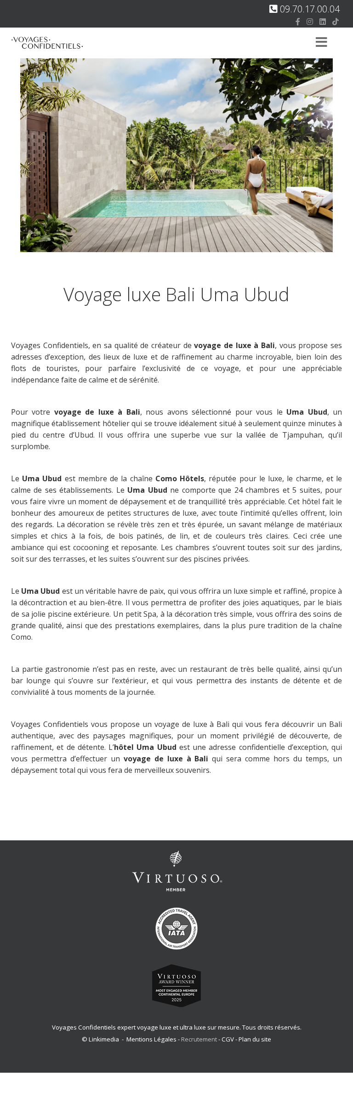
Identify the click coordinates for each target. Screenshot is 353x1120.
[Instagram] (310, 22)
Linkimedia (104, 1039)
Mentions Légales (151, 1039)
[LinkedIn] (322, 22)
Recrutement (199, 1039)
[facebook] (298, 22)
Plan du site (255, 1039)
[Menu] (321, 43)
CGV (228, 1039)
